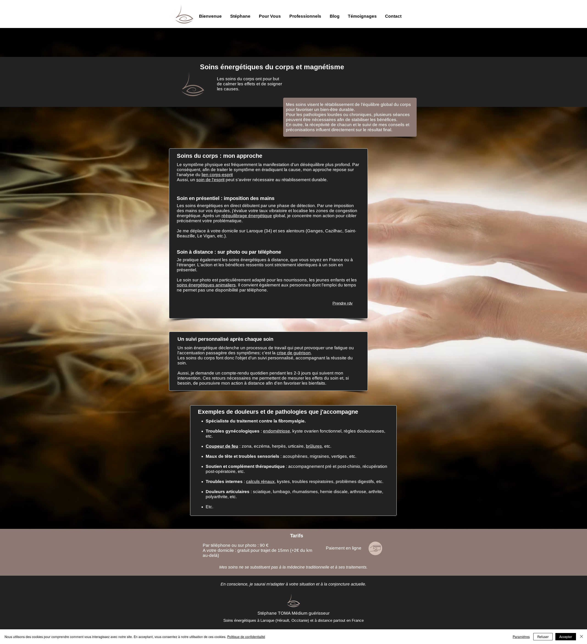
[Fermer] (581, 636)
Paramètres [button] (521, 636)
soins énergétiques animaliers (206, 285)
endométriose (276, 431)
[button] (242, 14)
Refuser (543, 636)
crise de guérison (294, 352)
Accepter (565, 636)
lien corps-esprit (217, 174)
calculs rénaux (260, 481)
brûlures (314, 446)
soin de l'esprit (210, 179)
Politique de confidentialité (246, 636)
